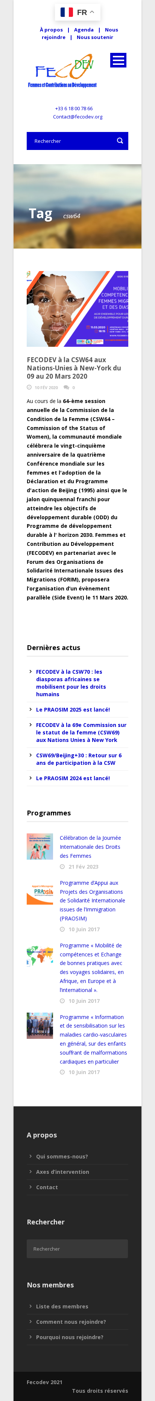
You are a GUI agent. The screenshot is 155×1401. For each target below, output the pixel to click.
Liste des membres (62, 1306)
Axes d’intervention (62, 1171)
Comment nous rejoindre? (71, 1321)
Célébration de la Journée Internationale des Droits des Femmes (90, 846)
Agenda (84, 29)
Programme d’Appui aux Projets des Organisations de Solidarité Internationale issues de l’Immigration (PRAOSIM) (92, 900)
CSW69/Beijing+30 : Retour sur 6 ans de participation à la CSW (79, 759)
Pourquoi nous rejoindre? (69, 1337)
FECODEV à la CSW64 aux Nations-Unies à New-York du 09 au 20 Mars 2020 (74, 368)
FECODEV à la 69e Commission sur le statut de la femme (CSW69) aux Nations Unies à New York (81, 732)
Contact (47, 1187)
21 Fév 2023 (83, 866)
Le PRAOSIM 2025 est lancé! (73, 709)
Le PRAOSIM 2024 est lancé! (73, 778)
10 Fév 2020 (46, 387)
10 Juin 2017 (84, 929)
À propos (51, 29)
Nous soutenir (95, 37)
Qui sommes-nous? (62, 1156)
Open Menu (118, 60)
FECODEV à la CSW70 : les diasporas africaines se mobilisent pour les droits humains (71, 683)
